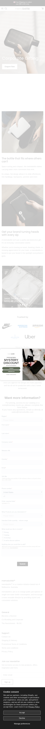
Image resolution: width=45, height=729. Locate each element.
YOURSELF (11, 368)
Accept (22, 713)
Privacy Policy (34, 707)
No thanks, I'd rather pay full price (11, 374)
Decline (22, 718)
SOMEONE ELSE (11, 371)
